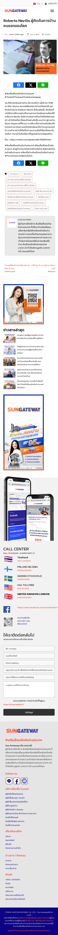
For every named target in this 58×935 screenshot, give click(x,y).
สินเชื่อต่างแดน (43, 197)
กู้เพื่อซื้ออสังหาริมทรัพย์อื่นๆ (16, 801)
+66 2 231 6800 (24, 560)
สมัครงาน (9, 891)
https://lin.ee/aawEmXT (13, 704)
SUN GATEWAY (24, 219)
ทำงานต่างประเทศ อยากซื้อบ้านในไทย (20, 185)
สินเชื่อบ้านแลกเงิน (12, 825)
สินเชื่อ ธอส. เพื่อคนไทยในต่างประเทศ (39, 920)
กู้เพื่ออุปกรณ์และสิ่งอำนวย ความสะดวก (20, 813)
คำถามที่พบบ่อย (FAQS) (35, 930)
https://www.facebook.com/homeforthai (37, 607)
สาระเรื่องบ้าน (10, 868)
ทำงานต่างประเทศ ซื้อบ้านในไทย (19, 179)
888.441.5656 (23, 588)
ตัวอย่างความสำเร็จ (13, 848)
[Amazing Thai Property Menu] (52, 11)
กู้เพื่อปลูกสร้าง (11, 805)
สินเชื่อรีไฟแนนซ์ (11, 817)
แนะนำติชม (9, 887)
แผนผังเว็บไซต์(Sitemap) (17, 930)
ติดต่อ (7, 883)
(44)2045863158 (24, 597)
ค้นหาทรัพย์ (9, 840)
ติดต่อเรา (47, 930)
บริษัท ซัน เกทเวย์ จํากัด (43, 191)
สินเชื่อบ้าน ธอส (12, 203)
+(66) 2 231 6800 (12, 879)
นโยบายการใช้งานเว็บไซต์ (15, 899)
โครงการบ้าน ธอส (41, 208)
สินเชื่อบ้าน (21, 918)
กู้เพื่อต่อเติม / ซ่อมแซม (14, 809)
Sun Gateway (14, 174)
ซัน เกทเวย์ (27, 174)
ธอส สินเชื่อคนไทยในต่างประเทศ (18, 191)
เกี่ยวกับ (8, 844)
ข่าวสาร (47, 34)
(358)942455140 (24, 570)
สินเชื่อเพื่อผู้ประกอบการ (14, 821)
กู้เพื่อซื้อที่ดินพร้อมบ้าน (14, 794)
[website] (24, 781)
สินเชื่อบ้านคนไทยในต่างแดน (33, 203)
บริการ (8, 836)
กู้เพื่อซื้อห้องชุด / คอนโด (15, 798)
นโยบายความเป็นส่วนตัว (14, 895)
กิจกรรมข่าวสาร (11, 864)
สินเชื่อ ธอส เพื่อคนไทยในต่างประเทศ (20, 197)
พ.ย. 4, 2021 (34, 34)
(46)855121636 (23, 579)
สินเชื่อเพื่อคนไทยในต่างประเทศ (18, 208)
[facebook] (16, 781)
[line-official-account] (9, 781)
